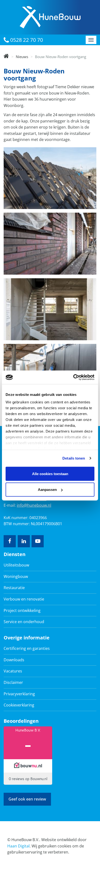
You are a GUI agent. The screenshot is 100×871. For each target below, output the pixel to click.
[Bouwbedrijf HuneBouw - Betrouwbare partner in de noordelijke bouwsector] (6, 56)
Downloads (14, 659)
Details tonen (73, 458)
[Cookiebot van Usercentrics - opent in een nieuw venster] (73, 377)
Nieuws (22, 56)
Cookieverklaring (19, 705)
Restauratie (14, 587)
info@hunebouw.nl (34, 505)
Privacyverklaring (19, 694)
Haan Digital (18, 846)
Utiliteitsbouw (16, 565)
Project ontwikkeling (22, 610)
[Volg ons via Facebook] (10, 541)
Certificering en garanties (27, 648)
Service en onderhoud (24, 621)
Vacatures (13, 671)
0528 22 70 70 (26, 39)
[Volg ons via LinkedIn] (24, 541)
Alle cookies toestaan (50, 473)
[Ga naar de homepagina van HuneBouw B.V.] (50, 16)
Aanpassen (47, 490)
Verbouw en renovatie (24, 599)
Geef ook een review (27, 799)
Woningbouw (16, 576)
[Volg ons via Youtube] (38, 541)
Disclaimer (13, 682)
